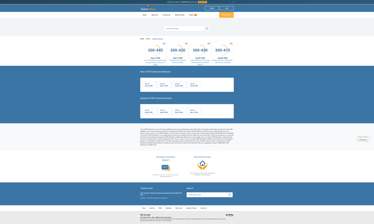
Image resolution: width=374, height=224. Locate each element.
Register (211, 8)
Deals (193, 15)
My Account (179, 208)
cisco (148, 39)
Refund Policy (179, 15)
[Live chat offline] (363, 138)
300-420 (164, 85)
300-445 (149, 85)
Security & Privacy (191, 208)
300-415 (194, 85)
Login (226, 8)
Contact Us (166, 15)
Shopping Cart (226, 15)
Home (145, 15)
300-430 (179, 85)
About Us (155, 15)
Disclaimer (169, 208)
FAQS (160, 208)
